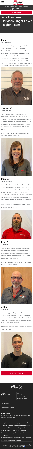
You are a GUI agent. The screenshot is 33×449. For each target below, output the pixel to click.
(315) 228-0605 (17, 9)
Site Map (19, 445)
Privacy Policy (24, 445)
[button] (16, 373)
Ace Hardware (5, 403)
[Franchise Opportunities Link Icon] (30, 408)
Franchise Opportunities (7, 407)
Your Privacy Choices (18, 446)
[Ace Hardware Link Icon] (30, 403)
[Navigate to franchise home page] (18, 2)
